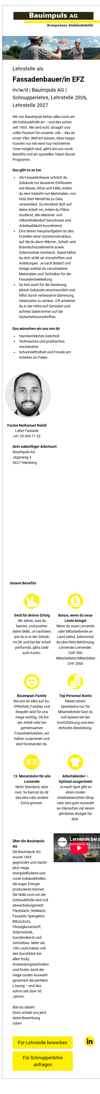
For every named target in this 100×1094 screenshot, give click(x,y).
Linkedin (89, 1041)
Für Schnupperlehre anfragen (43, 1061)
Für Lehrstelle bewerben (42, 1042)
